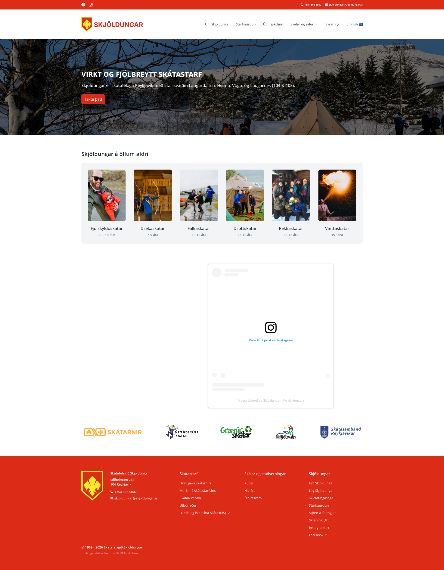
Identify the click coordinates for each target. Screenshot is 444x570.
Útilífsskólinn (273, 24)
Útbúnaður (188, 505)
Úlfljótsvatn (253, 498)
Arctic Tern (130, 553)
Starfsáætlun (246, 24)
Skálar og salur (302, 24)
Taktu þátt (93, 99)
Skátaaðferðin (190, 498)
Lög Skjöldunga (320, 490)
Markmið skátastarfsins (198, 490)
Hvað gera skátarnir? (195, 483)
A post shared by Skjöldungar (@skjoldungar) (271, 400)
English (352, 24)
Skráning (332, 24)
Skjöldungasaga (321, 498)
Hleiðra (250, 490)
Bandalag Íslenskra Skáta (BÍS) (203, 513)
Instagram (317, 527)
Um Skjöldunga (216, 24)
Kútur (248, 483)
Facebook (316, 535)
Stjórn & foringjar (322, 513)
